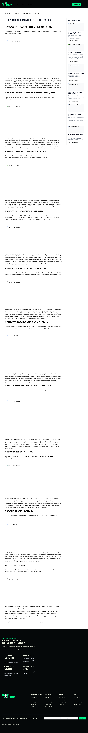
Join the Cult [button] (44, 375)
